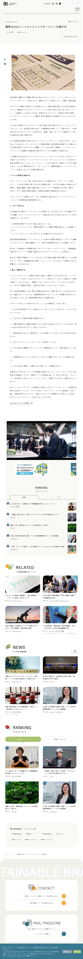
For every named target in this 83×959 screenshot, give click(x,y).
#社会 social (60, 834)
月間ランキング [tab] (60, 739)
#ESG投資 (10, 32)
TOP (6, 854)
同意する (77, 952)
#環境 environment (47, 840)
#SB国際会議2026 (16, 834)
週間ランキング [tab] (23, 739)
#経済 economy (22, 32)
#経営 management (31, 840)
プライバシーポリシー (16, 956)
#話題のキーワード (32, 834)
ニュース (12, 854)
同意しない (67, 952)
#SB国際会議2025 (46, 834)
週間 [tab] (24, 497)
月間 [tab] (59, 497)
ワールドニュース (11, 21)
